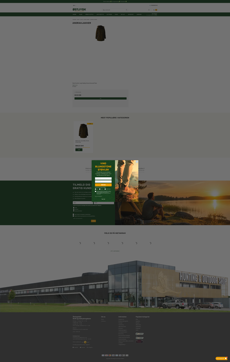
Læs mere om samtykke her (98, 196)
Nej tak (103, 199)
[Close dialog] (137, 162)
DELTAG (103, 185)
